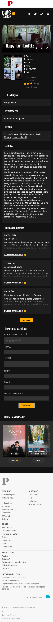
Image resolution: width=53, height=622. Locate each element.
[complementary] (26, 311)
